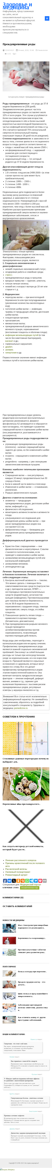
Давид (12, 1129)
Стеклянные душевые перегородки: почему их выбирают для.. (26, 760)
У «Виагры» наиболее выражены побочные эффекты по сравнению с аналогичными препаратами (21, 1080)
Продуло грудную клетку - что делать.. (31, 983)
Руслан (34, 1074)
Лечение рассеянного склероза (20, 860)
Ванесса (34, 1039)
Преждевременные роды (29, 888)
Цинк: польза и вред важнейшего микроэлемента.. (33, 994)
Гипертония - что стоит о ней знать (15, 1044)
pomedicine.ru (21, 708)
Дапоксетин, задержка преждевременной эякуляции (28, 1133)
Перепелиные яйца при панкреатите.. (21, 804)
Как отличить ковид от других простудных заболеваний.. (32, 1018)
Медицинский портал (30, 884)
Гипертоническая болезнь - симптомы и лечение (27, 1098)
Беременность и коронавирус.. (32, 938)
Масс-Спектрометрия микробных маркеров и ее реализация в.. (33, 926)
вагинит (9, 341)
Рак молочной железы (16, 869)
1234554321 (9, 50)
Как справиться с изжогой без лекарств (24, 1061)
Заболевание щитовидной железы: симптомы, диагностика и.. (33, 1007)
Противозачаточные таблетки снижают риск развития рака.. (32, 951)
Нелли (12, 1057)
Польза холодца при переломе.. (32, 971)
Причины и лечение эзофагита (14, 1116)
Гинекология (43, 50)
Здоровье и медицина (17, 5)
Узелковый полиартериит (17, 872)
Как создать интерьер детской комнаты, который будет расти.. (23, 848)
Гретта (12, 1094)
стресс (8, 275)
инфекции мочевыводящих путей (21, 335)
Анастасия (33, 1111)
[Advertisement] (26, 388)
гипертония (11, 353)
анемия (9, 350)
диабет (8, 347)
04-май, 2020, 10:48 (26, 50)
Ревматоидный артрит (16, 875)
